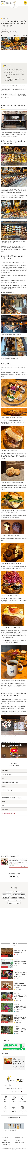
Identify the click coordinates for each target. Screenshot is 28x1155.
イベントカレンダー (23, 1112)
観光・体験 (18, 900)
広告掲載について (19, 1138)
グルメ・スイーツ (12, 31)
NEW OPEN (4, 31)
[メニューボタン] (25, 2)
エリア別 (14, 1111)
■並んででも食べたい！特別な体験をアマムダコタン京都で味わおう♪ (14, 79)
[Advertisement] (14, 13)
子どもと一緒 (6, 897)
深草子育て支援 (10, 900)
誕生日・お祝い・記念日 (14, 903)
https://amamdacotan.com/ (8, 813)
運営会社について (6, 1142)
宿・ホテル (14, 897)
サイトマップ (5, 1138)
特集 (5, 1101)
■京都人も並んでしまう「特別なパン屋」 (13, 69)
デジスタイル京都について (14, 1117)
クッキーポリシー (6, 1144)
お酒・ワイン (18, 892)
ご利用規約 (4, 1140)
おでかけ (14, 1101)
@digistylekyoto (14, 863)
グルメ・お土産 (22, 1101)
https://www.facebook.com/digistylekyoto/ (18, 866)
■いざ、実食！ (8, 77)
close (10, 66)
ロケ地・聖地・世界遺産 (19, 894)
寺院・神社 (22, 897)
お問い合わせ (18, 1140)
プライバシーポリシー (20, 1142)
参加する (5, 1111)
